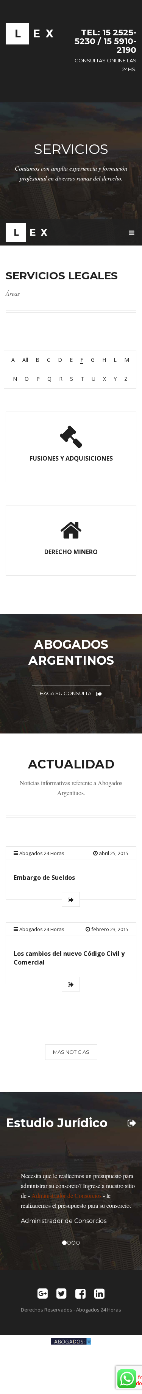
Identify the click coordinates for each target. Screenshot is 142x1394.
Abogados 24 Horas (41, 853)
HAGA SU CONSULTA (66, 693)
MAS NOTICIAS (71, 1052)
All (25, 359)
